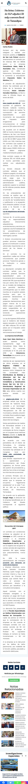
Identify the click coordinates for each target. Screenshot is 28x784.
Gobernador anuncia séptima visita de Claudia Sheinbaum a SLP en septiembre (20, 735)
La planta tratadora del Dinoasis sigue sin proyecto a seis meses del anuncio (20, 717)
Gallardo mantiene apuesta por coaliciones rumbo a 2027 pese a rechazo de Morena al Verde (20, 697)
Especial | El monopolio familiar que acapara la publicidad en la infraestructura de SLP (13, 775)
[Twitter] (11, 667)
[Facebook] (5, 667)
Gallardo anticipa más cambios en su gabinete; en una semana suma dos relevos (20, 726)
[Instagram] (22, 667)
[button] (2, 3)
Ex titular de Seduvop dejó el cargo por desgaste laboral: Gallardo (20, 743)
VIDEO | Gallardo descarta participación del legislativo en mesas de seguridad (19, 708)
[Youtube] (17, 667)
